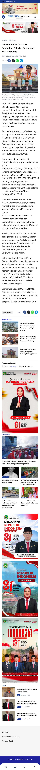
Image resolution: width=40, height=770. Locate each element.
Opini (18, 695)
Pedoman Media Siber (11, 736)
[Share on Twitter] (13, 60)
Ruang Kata (5, 476)
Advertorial (24, 497)
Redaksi (5, 732)
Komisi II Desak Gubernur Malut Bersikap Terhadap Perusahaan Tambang (28, 339)
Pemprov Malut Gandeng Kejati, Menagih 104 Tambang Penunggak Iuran (28, 351)
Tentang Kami (7, 741)
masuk (14, 366)
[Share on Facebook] (9, 60)
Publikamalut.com (22, 759)
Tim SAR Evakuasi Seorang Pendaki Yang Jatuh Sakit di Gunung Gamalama (29, 482)
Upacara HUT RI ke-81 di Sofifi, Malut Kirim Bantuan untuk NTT (29, 503)
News (18, 707)
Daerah (23, 476)
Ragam (4, 457)
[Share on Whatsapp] (17, 60)
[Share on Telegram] (21, 60)
